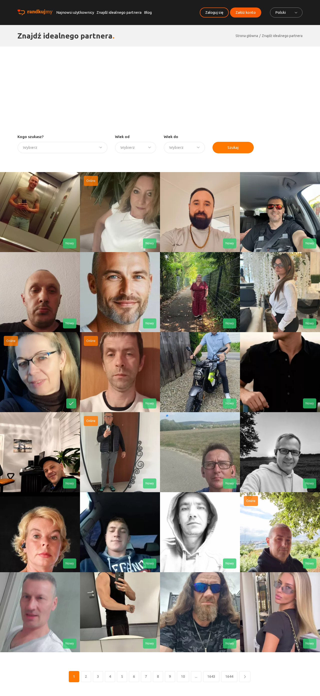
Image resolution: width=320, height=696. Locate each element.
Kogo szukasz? (31, 137)
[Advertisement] (160, 84)
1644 (229, 676)
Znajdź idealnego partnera (119, 12)
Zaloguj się (214, 12)
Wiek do (171, 137)
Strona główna (247, 36)
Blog (148, 12)
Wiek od (122, 137)
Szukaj (233, 147)
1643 (211, 676)
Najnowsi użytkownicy (75, 12)
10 (183, 676)
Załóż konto (246, 12)
